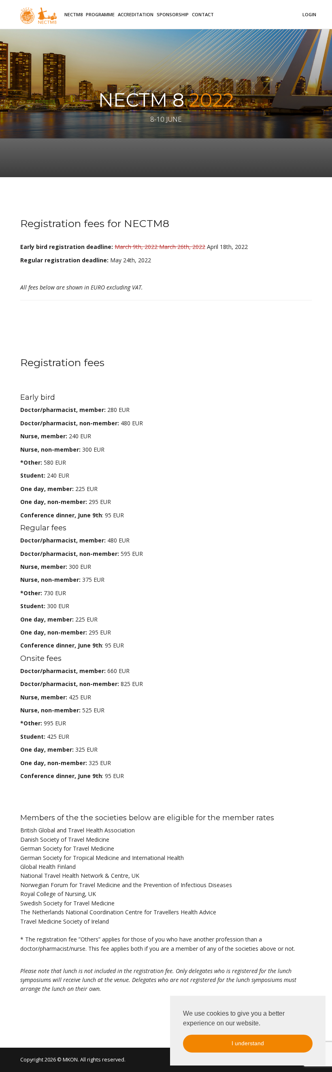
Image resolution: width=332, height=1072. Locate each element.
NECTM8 (73, 14)
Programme (100, 14)
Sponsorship (173, 14)
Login (309, 14)
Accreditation (135, 14)
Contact (203, 14)
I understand (248, 1043)
